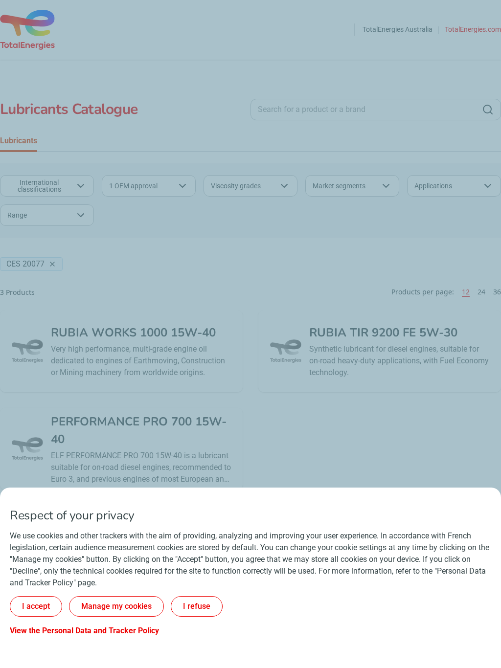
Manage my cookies (116, 606)
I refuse (196, 606)
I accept (36, 606)
